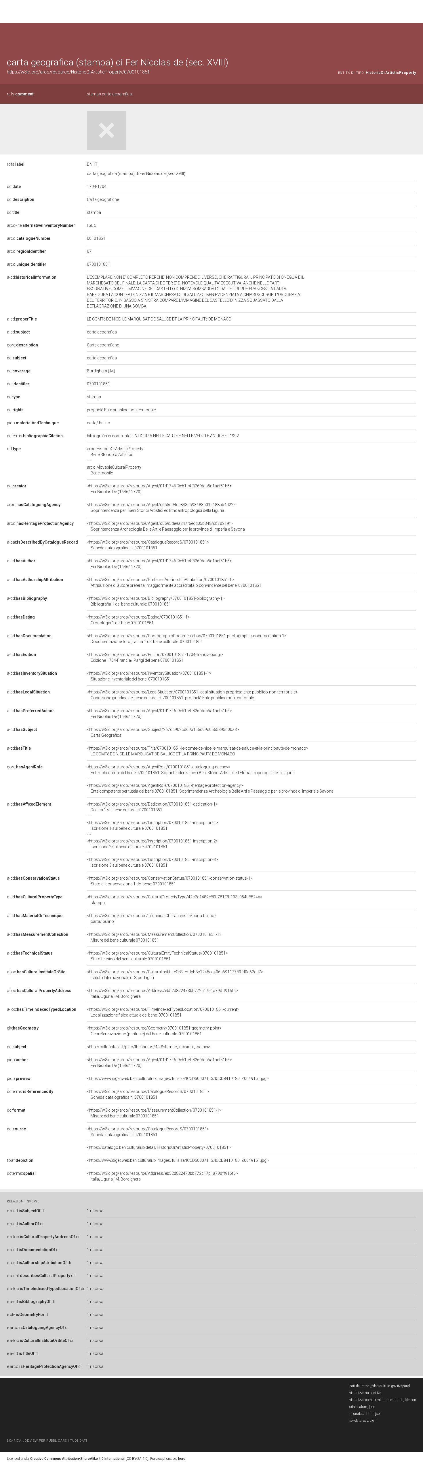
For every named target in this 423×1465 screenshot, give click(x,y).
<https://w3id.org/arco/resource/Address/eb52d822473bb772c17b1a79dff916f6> (162, 993)
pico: (33, 423)
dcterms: (35, 435)
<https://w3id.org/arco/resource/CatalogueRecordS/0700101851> (148, 545)
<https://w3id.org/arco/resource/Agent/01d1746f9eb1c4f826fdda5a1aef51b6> (159, 489)
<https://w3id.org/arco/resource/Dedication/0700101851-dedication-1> (152, 807)
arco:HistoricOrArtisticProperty (115, 451)
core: (22, 345)
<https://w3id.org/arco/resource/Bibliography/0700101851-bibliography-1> (156, 601)
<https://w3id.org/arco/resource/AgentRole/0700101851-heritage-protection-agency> (210, 788)
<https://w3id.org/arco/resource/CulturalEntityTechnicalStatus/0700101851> (157, 956)
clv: (23, 1028)
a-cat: (42, 542)
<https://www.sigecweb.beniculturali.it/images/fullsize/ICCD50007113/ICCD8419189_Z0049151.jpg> (178, 1078)
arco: (29, 238)
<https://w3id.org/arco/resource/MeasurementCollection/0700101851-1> (154, 937)
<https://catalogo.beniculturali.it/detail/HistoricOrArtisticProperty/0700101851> (159, 1147)
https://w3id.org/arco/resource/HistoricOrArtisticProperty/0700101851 (78, 72)
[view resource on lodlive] (413, 37)
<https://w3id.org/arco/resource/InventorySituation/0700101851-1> (149, 676)
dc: (14, 186)
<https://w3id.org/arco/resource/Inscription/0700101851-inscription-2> (152, 844)
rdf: (14, 448)
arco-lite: (41, 225)
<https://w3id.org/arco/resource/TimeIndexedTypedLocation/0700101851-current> (163, 1012)
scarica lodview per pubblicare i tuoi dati (47, 1441)
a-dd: (29, 804)
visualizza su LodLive (365, 1393)
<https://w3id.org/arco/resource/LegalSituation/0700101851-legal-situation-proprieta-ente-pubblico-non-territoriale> (192, 695)
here (181, 1459)
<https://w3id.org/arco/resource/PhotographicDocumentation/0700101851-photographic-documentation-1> (187, 638)
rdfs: (20, 94)
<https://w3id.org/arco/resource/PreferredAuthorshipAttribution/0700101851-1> (174, 582)
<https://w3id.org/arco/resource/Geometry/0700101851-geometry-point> (154, 1031)
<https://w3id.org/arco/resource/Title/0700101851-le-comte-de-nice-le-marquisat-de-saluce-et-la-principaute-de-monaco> (197, 751)
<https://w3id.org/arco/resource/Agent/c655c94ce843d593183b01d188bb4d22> (161, 507)
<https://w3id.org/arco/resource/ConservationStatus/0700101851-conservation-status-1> (170, 881)
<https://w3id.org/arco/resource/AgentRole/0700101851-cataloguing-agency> (191, 770)
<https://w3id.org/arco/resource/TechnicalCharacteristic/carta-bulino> (152, 918)
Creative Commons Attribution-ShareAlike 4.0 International (77, 1459)
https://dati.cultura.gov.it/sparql (385, 1386)
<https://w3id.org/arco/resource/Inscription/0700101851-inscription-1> (152, 825)
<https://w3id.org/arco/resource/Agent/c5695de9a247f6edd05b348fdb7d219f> (166, 526)
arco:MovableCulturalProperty (114, 470)
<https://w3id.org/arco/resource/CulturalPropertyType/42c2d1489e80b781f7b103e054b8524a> (174, 900)
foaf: (20, 1160)
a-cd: (31, 277)
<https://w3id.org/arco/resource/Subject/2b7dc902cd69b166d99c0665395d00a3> (163, 732)
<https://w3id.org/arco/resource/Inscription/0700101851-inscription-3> (152, 862)
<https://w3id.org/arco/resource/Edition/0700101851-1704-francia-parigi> (155, 657)
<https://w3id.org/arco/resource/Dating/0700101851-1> (138, 620)
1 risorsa (95, 1210)
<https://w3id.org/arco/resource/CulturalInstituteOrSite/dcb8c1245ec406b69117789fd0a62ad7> (175, 975)
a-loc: (36, 972)
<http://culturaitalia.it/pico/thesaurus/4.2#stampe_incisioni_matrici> (148, 1046)
